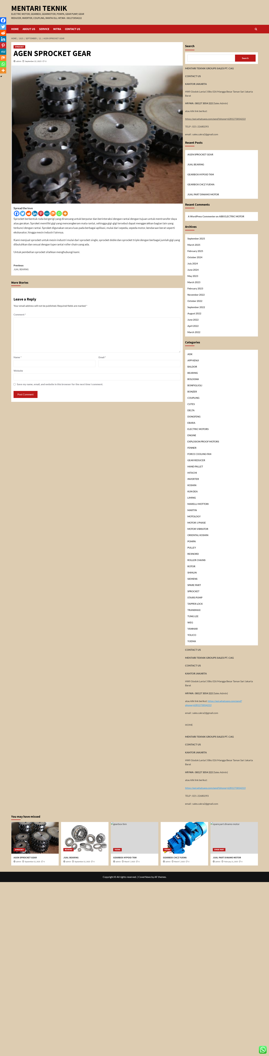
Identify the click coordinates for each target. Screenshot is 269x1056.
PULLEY (191, 547)
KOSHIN (191, 485)
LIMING (191, 497)
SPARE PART (194, 584)
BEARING (192, 372)
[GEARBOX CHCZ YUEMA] (184, 838)
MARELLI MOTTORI (198, 503)
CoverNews (144, 876)
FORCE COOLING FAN (199, 453)
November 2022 (196, 294)
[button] (256, 29)
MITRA (57, 29)
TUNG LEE (192, 616)
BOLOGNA (193, 379)
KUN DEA (192, 491)
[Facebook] (16, 213)
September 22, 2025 (33, 61)
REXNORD (193, 553)
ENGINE (191, 435)
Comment (20, 314)
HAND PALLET (195, 466)
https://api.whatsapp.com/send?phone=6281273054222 (215, 118)
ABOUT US (29, 29)
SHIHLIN (192, 572)
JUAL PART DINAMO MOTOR (203, 194)
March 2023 (193, 282)
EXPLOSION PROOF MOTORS (203, 441)
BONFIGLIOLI (194, 385)
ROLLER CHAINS (196, 559)
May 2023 (192, 275)
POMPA (191, 541)
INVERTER (193, 478)
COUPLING (193, 397)
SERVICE (44, 29)
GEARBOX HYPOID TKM (200, 174)
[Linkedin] (35, 213)
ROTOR (191, 566)
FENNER (191, 447)
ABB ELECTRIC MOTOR (231, 216)
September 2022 (196, 307)
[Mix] (53, 213)
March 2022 (193, 332)
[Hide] (1, 76)
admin (18, 61)
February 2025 (195, 250)
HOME (15, 29)
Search (189, 46)
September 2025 (196, 238)
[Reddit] (28, 213)
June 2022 (193, 319)
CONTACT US (72, 29)
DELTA (191, 410)
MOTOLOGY (194, 516)
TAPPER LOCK (195, 603)
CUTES (191, 403)
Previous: (21, 267)
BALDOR (192, 366)
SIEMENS (192, 578)
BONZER (192, 391)
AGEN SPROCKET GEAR (200, 154)
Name (17, 357)
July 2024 (192, 263)
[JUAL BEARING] (85, 838)
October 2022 (194, 300)
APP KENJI (193, 360)
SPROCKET (19, 47)
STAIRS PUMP (194, 597)
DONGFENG (194, 416)
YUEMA (191, 641)
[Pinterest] (41, 213)
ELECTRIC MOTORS (198, 428)
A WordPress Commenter (201, 216)
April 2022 (193, 325)
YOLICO (191, 634)
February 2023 (195, 288)
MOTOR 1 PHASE (196, 522)
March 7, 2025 (179, 861)
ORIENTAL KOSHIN (197, 535)
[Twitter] (22, 213)
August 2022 (194, 313)
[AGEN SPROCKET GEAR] (35, 838)
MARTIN (192, 510)
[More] (65, 213)
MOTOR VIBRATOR (197, 528)
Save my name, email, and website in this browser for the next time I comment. (60, 384)
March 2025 (193, 244)
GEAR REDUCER (196, 460)
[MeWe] (47, 213)
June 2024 (193, 269)
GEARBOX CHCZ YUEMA (201, 184)
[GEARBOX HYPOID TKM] (134, 838)
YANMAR (192, 628)
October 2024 (194, 257)
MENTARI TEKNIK (39, 8)
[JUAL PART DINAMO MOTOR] (234, 838)
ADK (189, 354)
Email (102, 357)
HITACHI (192, 472)
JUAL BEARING (195, 164)
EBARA (191, 422)
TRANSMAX (194, 609)
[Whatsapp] (59, 213)
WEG (190, 622)
